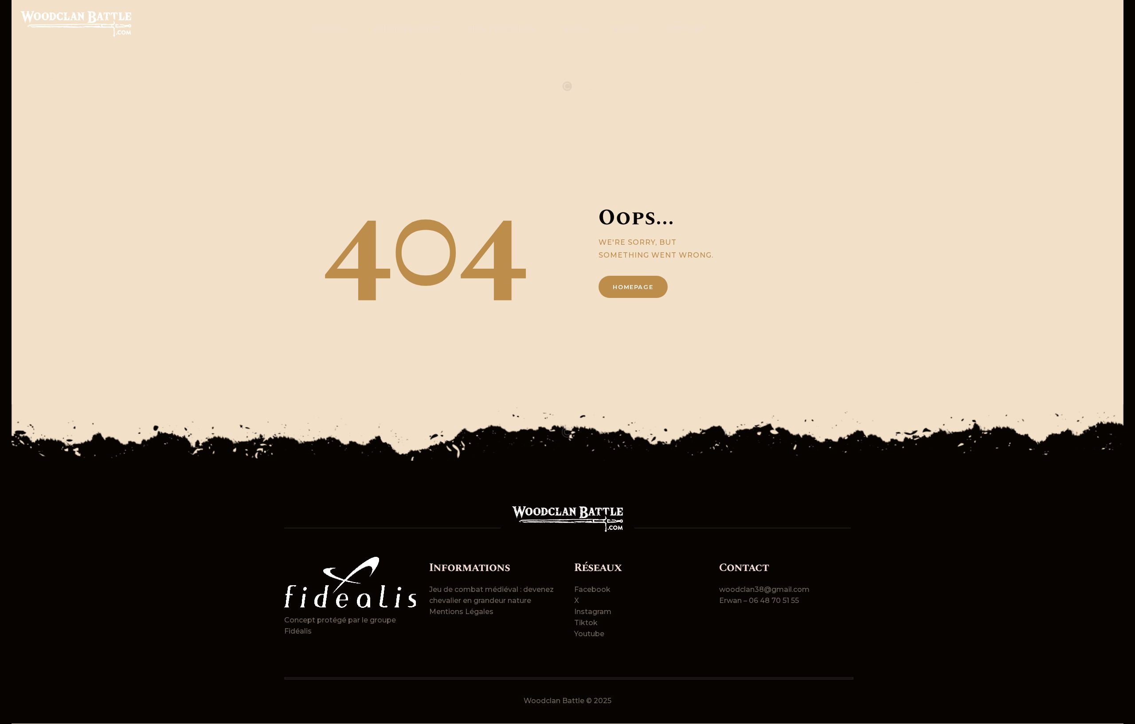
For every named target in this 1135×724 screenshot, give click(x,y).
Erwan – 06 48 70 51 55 (759, 600)
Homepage (633, 286)
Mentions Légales (461, 611)
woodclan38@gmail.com (764, 589)
